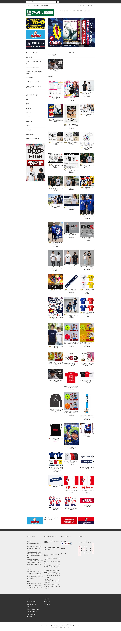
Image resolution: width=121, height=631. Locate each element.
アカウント (84, 1)
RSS (28, 616)
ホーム (28, 5)
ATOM (31, 616)
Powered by (53, 627)
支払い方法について (31, 601)
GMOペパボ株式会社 (66, 625)
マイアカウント (47, 599)
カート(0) (92, 1)
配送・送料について (31, 604)
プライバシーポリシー (32, 611)
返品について (30, 606)
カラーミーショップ (45, 625)
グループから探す (44, 5)
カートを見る (47, 601)
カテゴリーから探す (35, 5)
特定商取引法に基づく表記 (33, 609)
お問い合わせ (89, 5)
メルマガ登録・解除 (80, 5)
